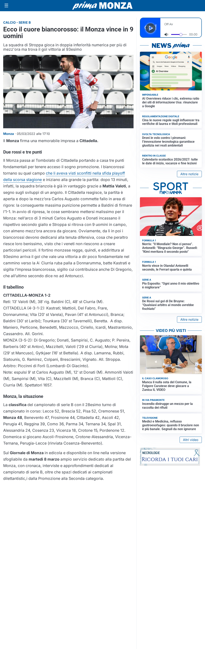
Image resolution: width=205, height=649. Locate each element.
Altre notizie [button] (189, 174)
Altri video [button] (190, 440)
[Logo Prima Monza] (102, 5)
